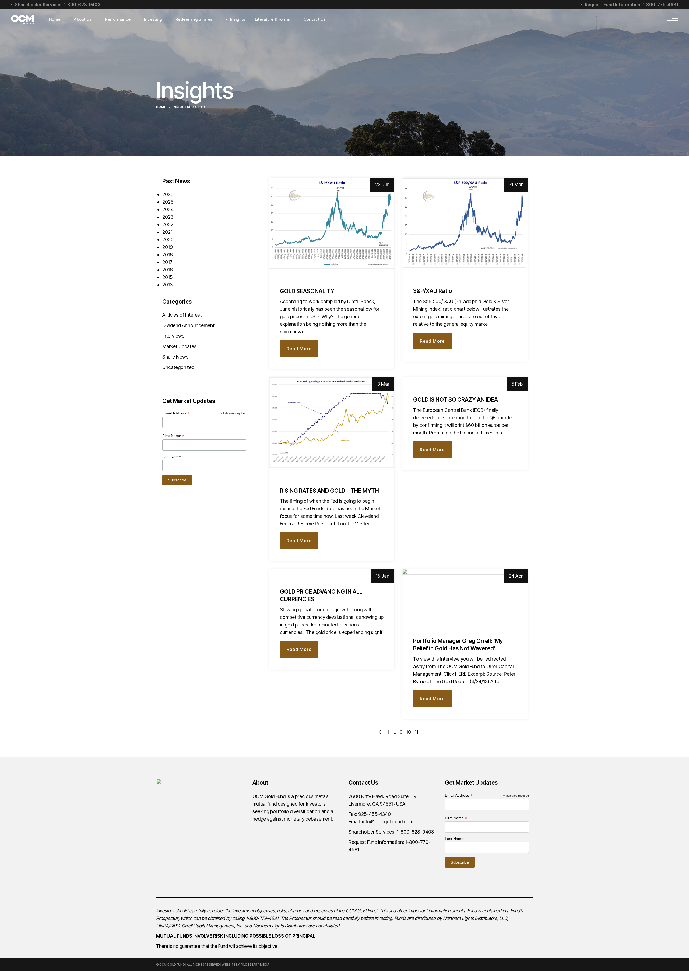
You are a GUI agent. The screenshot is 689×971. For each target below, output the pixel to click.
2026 (168, 194)
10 (408, 732)
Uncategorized (178, 367)
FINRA (162, 926)
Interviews (173, 336)
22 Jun (382, 184)
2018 (167, 254)
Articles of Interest (182, 315)
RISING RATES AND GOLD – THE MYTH (329, 490)
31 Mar (516, 184)
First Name (173, 435)
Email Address (176, 413)
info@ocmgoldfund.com (387, 821)
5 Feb (517, 384)
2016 (167, 269)
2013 (167, 285)
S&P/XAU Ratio (432, 291)
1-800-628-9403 (415, 832)
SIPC (175, 926)
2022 (167, 224)
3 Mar (383, 384)
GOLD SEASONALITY (307, 291)
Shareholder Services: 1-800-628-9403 (57, 4)
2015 (167, 277)
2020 (168, 239)
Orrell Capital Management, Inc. (212, 926)
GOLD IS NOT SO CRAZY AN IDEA (455, 399)
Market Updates (179, 346)
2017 (167, 262)
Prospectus (167, 918)
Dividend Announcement (188, 325)
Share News (175, 357)
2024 (168, 209)
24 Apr (516, 576)
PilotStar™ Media (255, 964)
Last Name (171, 457)
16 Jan (382, 576)
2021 (167, 232)
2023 (167, 217)
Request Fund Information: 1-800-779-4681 (631, 4)
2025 (167, 202)
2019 (167, 247)
